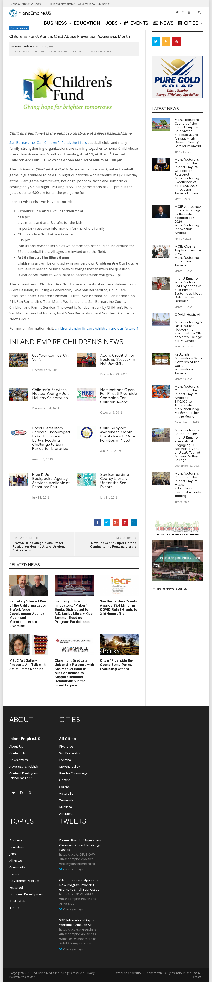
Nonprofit (80, 51)
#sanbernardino (85, 939)
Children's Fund (59, 51)
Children (39, 51)
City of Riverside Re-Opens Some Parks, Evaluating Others (116, 665)
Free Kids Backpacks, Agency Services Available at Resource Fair (51, 481)
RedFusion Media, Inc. (46, 973)
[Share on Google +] (116, 522)
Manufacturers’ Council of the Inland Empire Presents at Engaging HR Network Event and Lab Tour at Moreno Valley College (187, 445)
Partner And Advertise (128, 973)
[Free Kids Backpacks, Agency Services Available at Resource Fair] (18, 479)
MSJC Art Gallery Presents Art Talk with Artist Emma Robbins (27, 665)
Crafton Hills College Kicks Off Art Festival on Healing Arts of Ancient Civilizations (38, 546)
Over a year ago (73, 869)
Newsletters (18, 760)
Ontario (64, 780)
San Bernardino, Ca (25, 142)
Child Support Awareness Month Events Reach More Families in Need (117, 434)
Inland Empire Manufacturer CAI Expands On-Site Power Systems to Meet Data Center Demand (189, 290)
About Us (16, 746)
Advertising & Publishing (93, 4)
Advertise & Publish (23, 766)
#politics (87, 859)
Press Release (24, 46)
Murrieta (65, 807)
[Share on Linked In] (134, 522)
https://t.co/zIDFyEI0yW (77, 854)
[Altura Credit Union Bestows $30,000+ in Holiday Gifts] (86, 360)
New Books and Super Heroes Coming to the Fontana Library (113, 545)
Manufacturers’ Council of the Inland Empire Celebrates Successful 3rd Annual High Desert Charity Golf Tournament (188, 133)
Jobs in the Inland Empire (185, 973)
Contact (196, 977)
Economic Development (26, 894)
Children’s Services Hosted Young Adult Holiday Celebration (50, 394)
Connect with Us (155, 973)
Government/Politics (24, 881)
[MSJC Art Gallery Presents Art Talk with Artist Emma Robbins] (28, 644)
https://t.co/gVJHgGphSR (77, 929)
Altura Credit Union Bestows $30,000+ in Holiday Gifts (117, 359)
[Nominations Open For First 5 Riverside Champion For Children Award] (86, 394)
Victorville (66, 793)
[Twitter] (177, 12)
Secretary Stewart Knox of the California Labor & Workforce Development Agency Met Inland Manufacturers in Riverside (28, 613)
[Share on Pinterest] (125, 522)
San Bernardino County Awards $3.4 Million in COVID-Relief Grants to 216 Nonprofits (118, 607)
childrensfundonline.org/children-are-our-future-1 (97, 328)
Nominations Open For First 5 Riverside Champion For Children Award (118, 396)
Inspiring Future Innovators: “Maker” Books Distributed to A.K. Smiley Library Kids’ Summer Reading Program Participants (74, 611)
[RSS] (183, 12)
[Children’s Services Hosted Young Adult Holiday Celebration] (18, 394)
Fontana (65, 760)
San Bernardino (101, 51)
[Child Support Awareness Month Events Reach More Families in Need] (86, 432)
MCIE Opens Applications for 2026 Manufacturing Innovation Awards (188, 256)
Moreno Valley (69, 766)
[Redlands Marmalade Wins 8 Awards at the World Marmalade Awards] (161, 359)
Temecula (66, 800)
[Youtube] (189, 12)
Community (18, 28)
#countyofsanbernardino (77, 864)
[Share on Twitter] (107, 522)
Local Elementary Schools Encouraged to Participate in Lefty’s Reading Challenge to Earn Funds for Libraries (51, 438)
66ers (26, 51)
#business (88, 899)
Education (16, 847)
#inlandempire (69, 859)
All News (15, 860)
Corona (64, 787)
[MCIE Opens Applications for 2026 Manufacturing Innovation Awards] (161, 251)
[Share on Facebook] (97, 522)
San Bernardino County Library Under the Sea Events (114, 481)
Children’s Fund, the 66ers (65, 142)
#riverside (66, 903)
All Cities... (66, 814)
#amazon (66, 939)
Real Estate (17, 901)
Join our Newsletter (62, 4)
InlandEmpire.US (24, 738)
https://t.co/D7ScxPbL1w (77, 894)
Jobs (12, 854)
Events (14, 874)
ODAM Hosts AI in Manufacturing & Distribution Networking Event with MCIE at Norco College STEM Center (188, 328)
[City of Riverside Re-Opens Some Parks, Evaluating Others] (119, 644)
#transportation (79, 943)
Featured (16, 887)
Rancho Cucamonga (73, 773)
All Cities (67, 738)
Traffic (14, 908)
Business (16, 840)
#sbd (63, 943)
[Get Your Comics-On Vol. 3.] (18, 360)
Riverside (66, 746)
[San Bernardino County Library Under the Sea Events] (86, 479)
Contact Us (17, 753)
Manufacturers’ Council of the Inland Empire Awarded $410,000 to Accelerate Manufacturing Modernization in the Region (187, 401)
